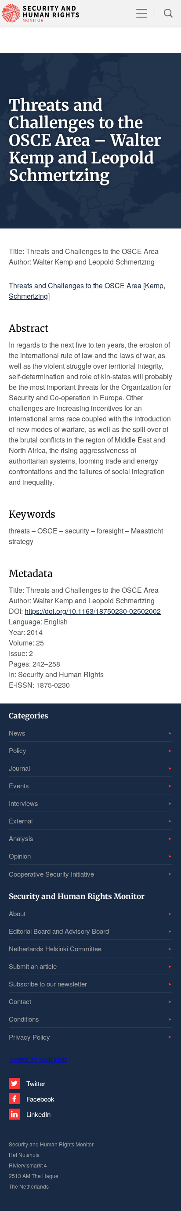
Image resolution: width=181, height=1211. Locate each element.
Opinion (20, 855)
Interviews (23, 803)
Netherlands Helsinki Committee (55, 948)
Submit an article (33, 966)
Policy (17, 750)
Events (19, 785)
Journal (19, 767)
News (17, 732)
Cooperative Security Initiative (51, 873)
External (21, 820)
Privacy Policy (29, 1036)
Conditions (24, 1018)
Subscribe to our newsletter (48, 983)
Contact (20, 1001)
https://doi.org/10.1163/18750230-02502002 (93, 611)
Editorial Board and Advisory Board (59, 930)
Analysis (21, 838)
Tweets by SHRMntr (38, 1059)
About (17, 913)
